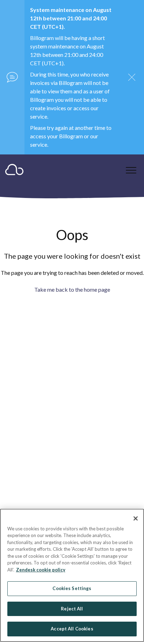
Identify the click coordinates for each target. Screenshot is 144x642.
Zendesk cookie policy (40, 569)
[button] (131, 170)
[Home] (14, 171)
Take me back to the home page (72, 289)
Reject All (72, 608)
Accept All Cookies (72, 628)
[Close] (135, 518)
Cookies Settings (71, 588)
